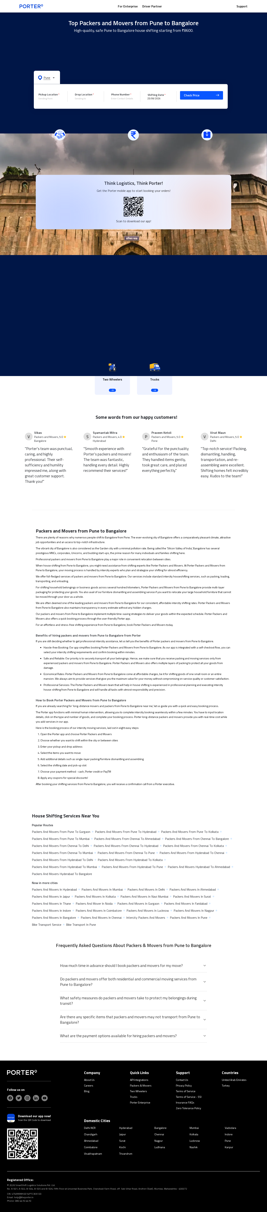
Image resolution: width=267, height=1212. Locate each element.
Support (242, 6)
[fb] (10, 1098)
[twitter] (19, 1098)
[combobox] (50, 98)
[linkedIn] (36, 1098)
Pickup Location (48, 94)
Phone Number (120, 94)
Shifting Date (156, 94)
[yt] (44, 1098)
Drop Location (83, 94)
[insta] (27, 1098)
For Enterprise (128, 6)
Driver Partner (152, 6)
